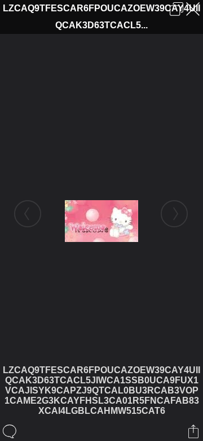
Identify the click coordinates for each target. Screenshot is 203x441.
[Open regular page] (176, 9)
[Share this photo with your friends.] (194, 431)
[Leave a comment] (10, 431)
